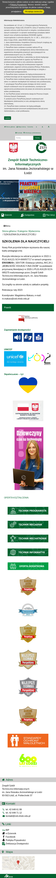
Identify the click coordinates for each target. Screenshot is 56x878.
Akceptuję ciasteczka (33, 11)
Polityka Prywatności (15, 840)
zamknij (7, 118)
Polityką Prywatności (18, 5)
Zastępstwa (29, 215)
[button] (53, 195)
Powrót (7, 307)
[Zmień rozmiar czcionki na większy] (42, 127)
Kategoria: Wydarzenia (29, 231)
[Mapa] (18, 863)
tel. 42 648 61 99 (13, 809)
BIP (7, 830)
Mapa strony (22, 127)
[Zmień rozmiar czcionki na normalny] (36, 127)
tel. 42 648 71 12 (13, 813)
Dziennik (8, 215)
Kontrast (19, 133)
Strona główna (10, 127)
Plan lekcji (50, 215)
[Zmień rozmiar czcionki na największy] (48, 127)
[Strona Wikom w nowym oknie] (8, 876)
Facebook (10, 837)
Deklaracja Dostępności (17, 843)
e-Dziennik (10, 833)
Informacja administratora (33, 133)
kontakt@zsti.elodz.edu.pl (17, 816)
